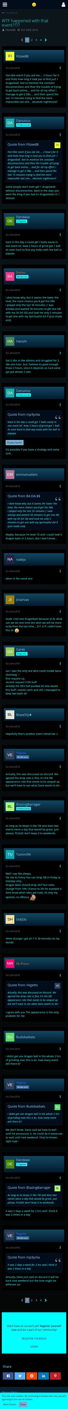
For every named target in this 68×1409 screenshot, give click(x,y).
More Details (9, 1404)
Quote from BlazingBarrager (29, 1187)
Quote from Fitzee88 (23, 144)
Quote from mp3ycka (24, 414)
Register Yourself (34, 1338)
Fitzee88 (10, 30)
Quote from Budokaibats (26, 1106)
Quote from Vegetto (23, 985)
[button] (5, 4)
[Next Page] (45, 40)
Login (34, 1346)
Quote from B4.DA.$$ (24, 496)
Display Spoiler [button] (14, 442)
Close (23, 1404)
